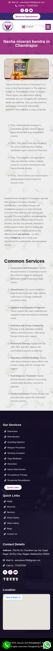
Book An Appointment (26, 16)
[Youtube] (31, 10)
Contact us (15, 238)
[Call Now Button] (7, 645)
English (29, 26)
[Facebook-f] (22, 10)
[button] (48, 27)
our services (24, 234)
